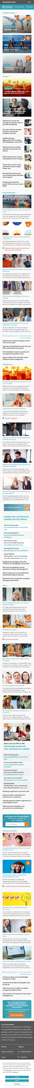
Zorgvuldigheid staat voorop (13, 545)
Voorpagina (8, 7)
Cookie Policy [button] (9, 1070)
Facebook (24, 1057)
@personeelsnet (26, 1051)
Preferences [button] (15, 1072)
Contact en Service (7, 1051)
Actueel (5, 76)
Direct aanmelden (17, 1015)
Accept (17, 1077)
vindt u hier (23, 558)
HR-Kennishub (19, 7)
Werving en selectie (10, 831)
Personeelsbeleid (9, 193)
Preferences (17, 1084)
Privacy (3, 1057)
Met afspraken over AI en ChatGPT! (16, 550)
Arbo (4, 586)
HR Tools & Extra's (9, 13)
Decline (17, 1080)
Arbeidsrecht (7, 365)
